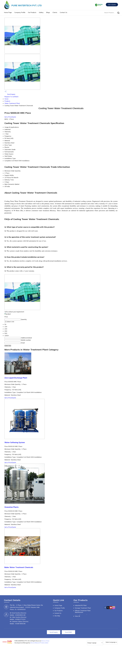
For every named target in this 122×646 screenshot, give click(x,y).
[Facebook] (105, 608)
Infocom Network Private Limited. (39, 642)
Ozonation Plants (11, 507)
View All (77, 616)
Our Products (32, 12)
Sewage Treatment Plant (83, 608)
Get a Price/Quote (10, 117)
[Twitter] (108, 608)
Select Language (111, 642)
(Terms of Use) (45, 641)
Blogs (48, 12)
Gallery (41, 12)
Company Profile (19, 12)
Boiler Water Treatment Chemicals (18, 567)
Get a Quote (112, 4)
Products (7, 101)
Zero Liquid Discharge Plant (15, 378)
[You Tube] (110, 608)
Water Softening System (14, 442)
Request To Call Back (11, 97)
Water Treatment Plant (12, 103)
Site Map (57, 616)
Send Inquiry (11, 94)
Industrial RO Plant (81, 605)
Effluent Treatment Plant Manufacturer (82, 611)
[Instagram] (113, 608)
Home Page (8, 12)
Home (6, 99)
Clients (55, 12)
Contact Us (63, 12)
